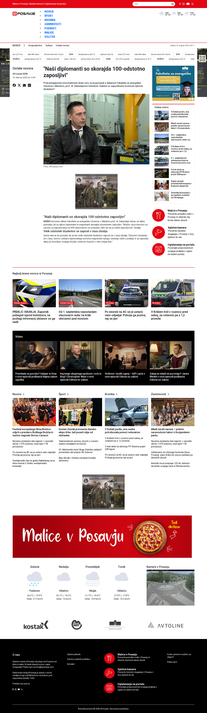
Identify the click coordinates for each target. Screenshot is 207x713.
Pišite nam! (172, 662)
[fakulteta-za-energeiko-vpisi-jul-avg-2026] (173, 83)
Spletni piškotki (74, 654)
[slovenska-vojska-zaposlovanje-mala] (96, 191)
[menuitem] (49, 11)
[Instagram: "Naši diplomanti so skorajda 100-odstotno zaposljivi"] (29, 85)
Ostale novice (62, 45)
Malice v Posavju (20, 4)
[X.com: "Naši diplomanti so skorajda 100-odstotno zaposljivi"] (19, 85)
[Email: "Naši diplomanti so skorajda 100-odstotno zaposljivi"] (24, 85)
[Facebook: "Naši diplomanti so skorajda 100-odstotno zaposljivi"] (14, 85)
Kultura (49, 45)
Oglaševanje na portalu (55, 4)
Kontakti (70, 664)
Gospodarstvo (35, 45)
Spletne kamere (36, 4)
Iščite (173, 4)
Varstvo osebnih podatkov (78, 659)
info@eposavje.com (45, 667)
